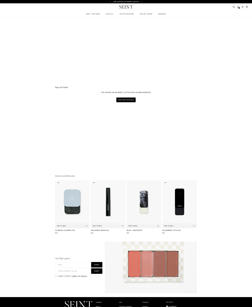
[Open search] (234, 7)
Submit (97, 265)
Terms (74, 276)
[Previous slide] (110, 2)
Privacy (84, 276)
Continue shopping (126, 100)
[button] (238, 7)
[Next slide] (142, 2)
